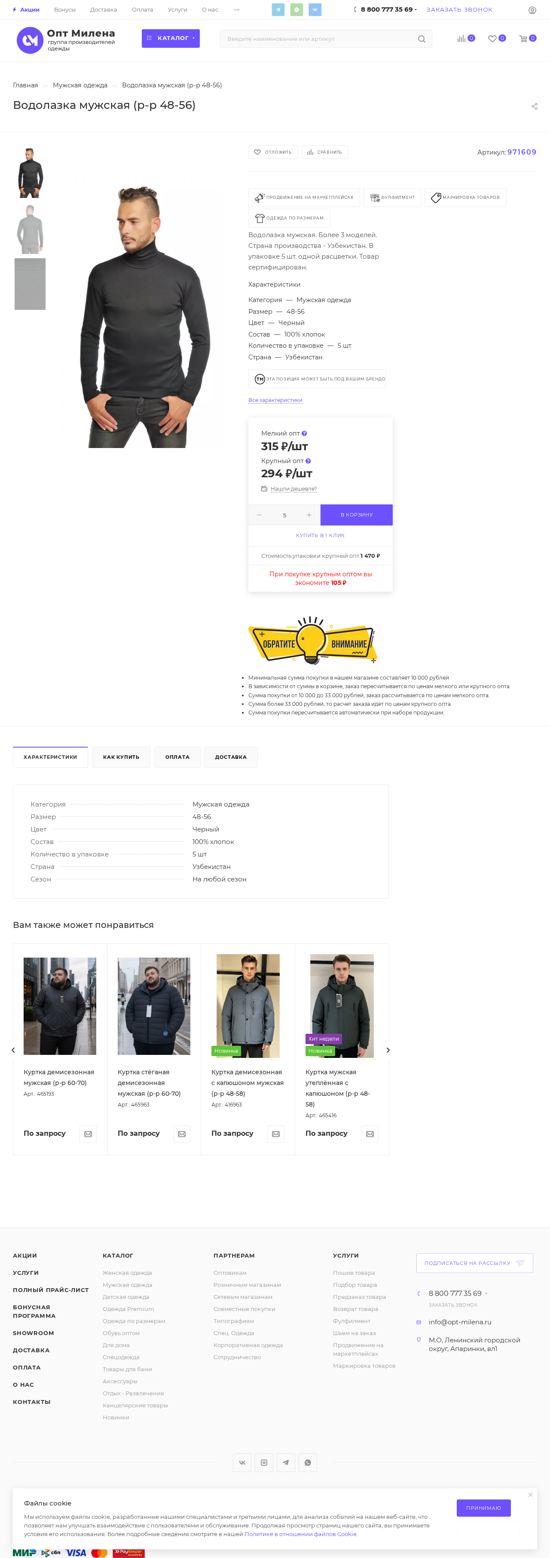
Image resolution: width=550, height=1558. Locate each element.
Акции (25, 1255)
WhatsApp (296, 9)
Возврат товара (356, 1308)
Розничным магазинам (247, 1284)
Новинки (116, 1417)
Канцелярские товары (135, 1405)
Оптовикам (230, 1272)
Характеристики (50, 757)
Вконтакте (315, 9)
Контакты (31, 1401)
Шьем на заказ (354, 1332)
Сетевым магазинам (243, 1296)
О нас (23, 1384)
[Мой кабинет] (532, 10)
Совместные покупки (244, 1308)
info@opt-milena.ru (460, 1322)
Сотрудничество (237, 1357)
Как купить (121, 757)
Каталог (118, 1255)
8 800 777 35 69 (455, 1293)
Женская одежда (127, 1272)
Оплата (177, 757)
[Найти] (421, 39)
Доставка (231, 757)
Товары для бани (127, 1369)
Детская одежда (126, 1296)
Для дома (116, 1345)
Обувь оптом (121, 1332)
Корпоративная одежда (248, 1345)
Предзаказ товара (359, 1296)
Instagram (264, 1462)
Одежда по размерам (134, 1320)
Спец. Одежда (234, 1332)
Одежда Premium (128, 1308)
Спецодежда (121, 1357)
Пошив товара (354, 1272)
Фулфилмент (351, 1320)
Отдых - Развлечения (133, 1393)
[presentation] (13, 1050)
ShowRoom (33, 1332)
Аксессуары (120, 1381)
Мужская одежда (128, 1284)
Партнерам (234, 1255)
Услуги (26, 1272)
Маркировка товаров (364, 1365)
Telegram (278, 9)
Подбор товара (355, 1284)
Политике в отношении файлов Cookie (300, 1533)
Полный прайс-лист (51, 1289)
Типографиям (234, 1320)
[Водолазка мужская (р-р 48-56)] (142, 313)
